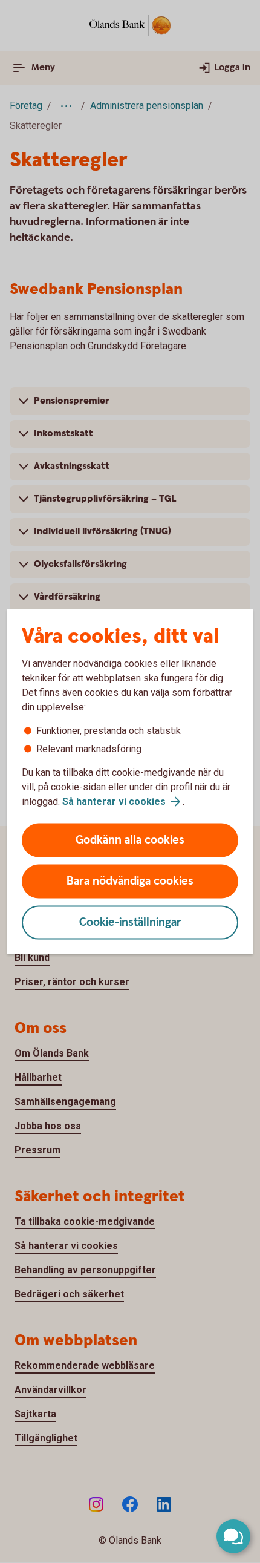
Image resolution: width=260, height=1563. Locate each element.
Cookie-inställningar (130, 922)
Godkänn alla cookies (130, 840)
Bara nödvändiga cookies (130, 881)
